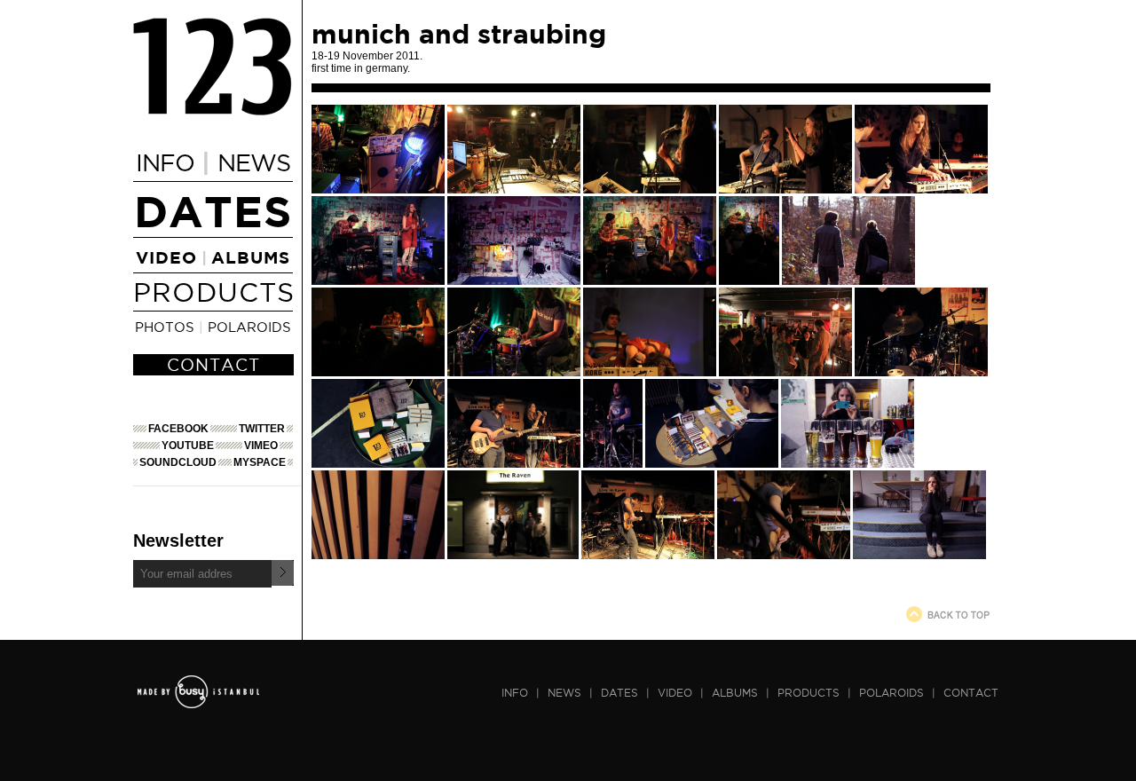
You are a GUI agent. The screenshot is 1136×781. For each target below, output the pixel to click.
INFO (165, 162)
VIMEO (261, 445)
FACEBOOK (178, 428)
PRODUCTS (214, 292)
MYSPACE (259, 462)
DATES (213, 210)
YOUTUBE (188, 445)
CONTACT (213, 365)
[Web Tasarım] (198, 704)
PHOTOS (164, 327)
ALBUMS (250, 257)
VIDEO (166, 257)
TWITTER (262, 428)
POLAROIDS (249, 327)
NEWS (253, 162)
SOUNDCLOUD (178, 462)
